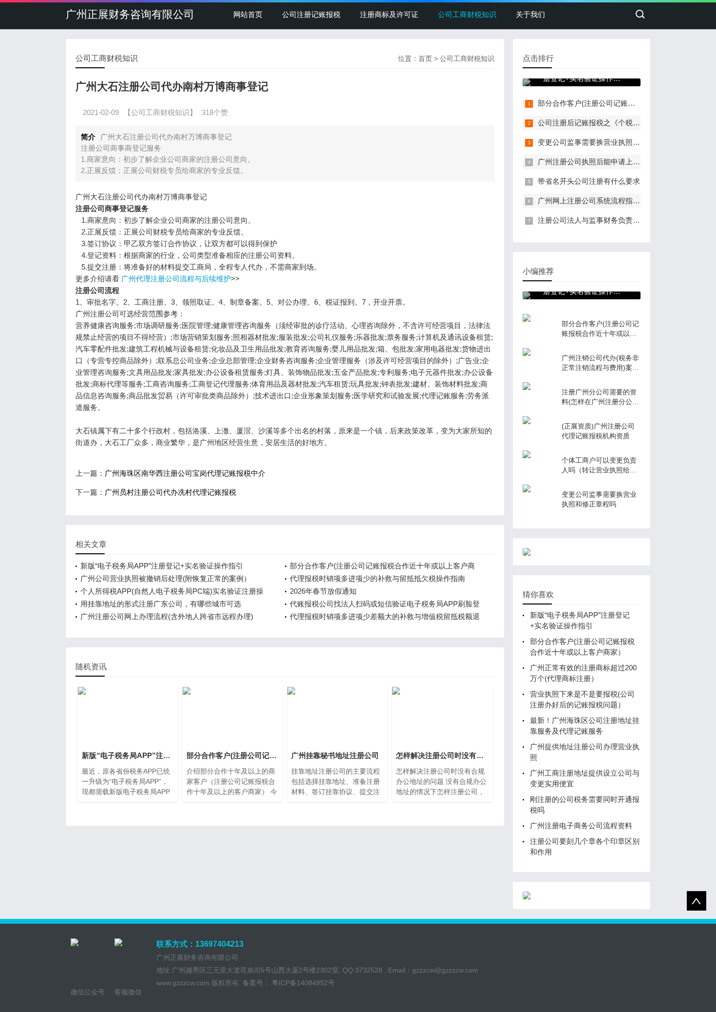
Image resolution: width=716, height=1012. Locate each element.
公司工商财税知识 (467, 14)
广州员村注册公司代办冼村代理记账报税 (170, 492)
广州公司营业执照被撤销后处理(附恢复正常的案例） (165, 578)
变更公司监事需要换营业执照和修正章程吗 (607, 142)
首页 (425, 58)
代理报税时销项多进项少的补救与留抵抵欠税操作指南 (377, 578)
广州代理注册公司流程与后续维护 (176, 278)
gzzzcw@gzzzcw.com (445, 970)
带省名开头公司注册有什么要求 (589, 181)
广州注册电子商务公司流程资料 (581, 825)
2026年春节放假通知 (323, 591)
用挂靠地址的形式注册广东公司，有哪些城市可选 (160, 604)
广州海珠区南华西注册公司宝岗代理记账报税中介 (185, 473)
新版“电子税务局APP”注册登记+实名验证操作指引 (161, 566)
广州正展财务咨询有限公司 (130, 14)
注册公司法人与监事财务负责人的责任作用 (607, 220)
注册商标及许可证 (389, 14)
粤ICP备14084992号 (302, 983)
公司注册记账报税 (311, 14)
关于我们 (530, 14)
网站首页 (248, 14)
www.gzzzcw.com (182, 983)
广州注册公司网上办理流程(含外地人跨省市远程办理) (166, 616)
